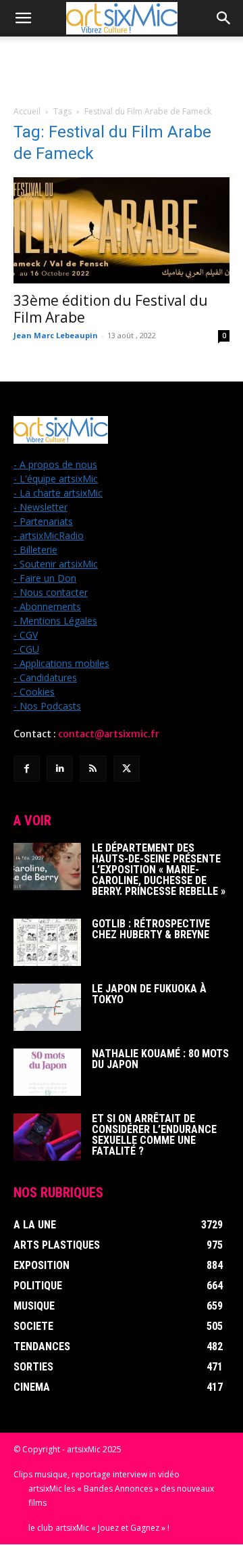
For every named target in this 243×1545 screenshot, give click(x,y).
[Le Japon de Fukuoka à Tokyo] (47, 1007)
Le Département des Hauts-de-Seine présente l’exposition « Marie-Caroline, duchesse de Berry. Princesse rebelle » (158, 869)
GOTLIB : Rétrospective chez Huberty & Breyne (151, 929)
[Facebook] (27, 769)
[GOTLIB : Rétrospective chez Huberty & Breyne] (47, 942)
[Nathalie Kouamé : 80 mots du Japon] (47, 1072)
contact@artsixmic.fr (108, 734)
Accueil (27, 111)
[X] (126, 769)
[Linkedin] (60, 769)
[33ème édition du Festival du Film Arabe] (122, 230)
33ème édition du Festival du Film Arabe (111, 309)
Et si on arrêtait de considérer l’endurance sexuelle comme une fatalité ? (154, 1134)
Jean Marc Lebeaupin (56, 335)
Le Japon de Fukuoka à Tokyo (149, 994)
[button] (23, 18)
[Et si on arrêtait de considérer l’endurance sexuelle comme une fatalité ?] (47, 1137)
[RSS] (93, 769)
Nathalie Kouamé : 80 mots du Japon (160, 1059)
